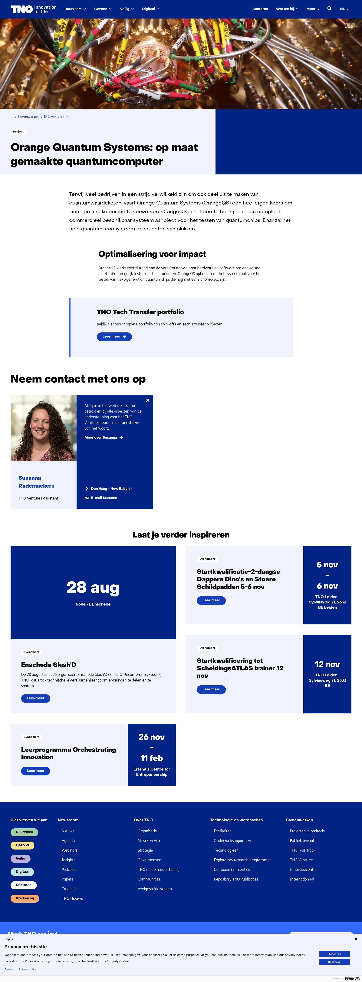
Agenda (68, 841)
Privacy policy (27, 969)
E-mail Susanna (104, 498)
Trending (69, 889)
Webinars (69, 850)
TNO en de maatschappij (158, 869)
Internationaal (302, 879)
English (10, 939)
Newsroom (68, 820)
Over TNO (143, 820)
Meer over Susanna (100, 437)
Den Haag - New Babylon (112, 489)
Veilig (125, 9)
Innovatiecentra (303, 869)
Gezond (100, 9)
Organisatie (147, 831)
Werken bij (285, 9)
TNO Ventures (302, 860)
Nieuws (68, 831)
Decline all (334, 961)
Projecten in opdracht (308, 831)
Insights (68, 860)
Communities (149, 879)
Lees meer (111, 336)
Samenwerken (299, 820)
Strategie (145, 850)
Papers (67, 879)
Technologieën (226, 850)
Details (9, 969)
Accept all (334, 954)
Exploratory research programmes (242, 860)
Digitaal (148, 9)
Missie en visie (149, 841)
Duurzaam (73, 9)
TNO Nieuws (72, 898)
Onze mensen (149, 860)
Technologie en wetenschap (236, 820)
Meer (310, 9)
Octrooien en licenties (232, 869)
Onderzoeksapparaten (232, 841)
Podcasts (69, 869)
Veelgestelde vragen (155, 889)
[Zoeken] (330, 8)
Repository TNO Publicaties (236, 879)
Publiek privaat (302, 841)
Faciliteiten (223, 831)
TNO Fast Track (302, 850)
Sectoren (260, 9)
